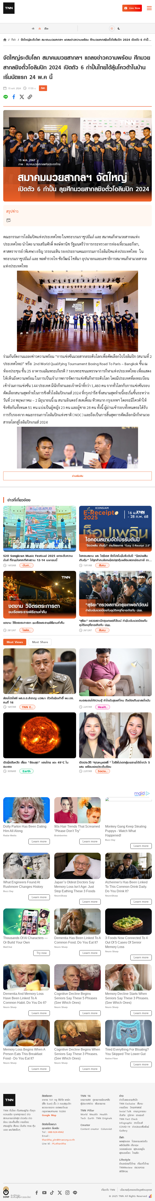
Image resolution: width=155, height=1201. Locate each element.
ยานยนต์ (140, 1115)
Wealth (93, 1114)
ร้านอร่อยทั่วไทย (127, 1164)
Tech (83, 1118)
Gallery (123, 1130)
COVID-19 (124, 1127)
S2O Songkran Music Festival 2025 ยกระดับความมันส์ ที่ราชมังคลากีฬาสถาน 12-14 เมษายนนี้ (38, 558)
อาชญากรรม (139, 1111)
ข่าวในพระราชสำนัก (128, 1100)
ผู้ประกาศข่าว (87, 1104)
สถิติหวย (123, 1171)
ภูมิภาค (131, 1115)
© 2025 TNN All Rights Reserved (128, 1196)
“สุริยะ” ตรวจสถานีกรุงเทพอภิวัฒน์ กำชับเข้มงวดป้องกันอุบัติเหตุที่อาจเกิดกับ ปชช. (113, 623)
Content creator (90, 1129)
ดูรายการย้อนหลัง (101, 1100)
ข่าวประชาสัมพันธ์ (140, 1127)
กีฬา (13, 39)
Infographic (125, 1123)
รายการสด (86, 1100)
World (84, 1114)
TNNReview (125, 1167)
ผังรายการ (100, 1104)
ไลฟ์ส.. (26, 630)
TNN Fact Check (128, 1119)
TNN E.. (27, 707)
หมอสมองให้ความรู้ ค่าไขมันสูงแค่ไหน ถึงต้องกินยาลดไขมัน (114, 700)
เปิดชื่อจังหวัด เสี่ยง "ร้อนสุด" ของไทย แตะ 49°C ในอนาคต (35, 764)
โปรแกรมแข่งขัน (139, 1141)
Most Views (15, 641)
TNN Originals (104, 1118)
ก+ (47, 28)
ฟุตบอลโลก (124, 1153)
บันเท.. (26, 565)
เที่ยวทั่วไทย (143, 1164)
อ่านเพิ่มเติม (77, 476)
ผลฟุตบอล (124, 1141)
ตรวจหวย (139, 1167)
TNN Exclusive (127, 1104)
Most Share (40, 641)
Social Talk (125, 1111)
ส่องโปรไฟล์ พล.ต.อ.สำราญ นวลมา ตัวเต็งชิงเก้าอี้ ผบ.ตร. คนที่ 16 (38, 700)
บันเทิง (122, 1115)
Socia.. (102, 771)
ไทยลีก (135, 1153)
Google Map (49, 1115)
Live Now (134, 8)
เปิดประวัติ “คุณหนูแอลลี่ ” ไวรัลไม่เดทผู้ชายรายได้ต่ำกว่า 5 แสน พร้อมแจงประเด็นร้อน (114, 764)
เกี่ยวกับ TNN (108, 1190)
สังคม (102, 565)
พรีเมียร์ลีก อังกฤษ (128, 1145)
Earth (26, 771)
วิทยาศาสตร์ (135, 1107)
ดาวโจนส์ (138, 1123)
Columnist (106, 1129)
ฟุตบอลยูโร (139, 1149)
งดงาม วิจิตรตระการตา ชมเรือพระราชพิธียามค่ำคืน (33, 623)
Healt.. (102, 707)
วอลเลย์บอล (125, 1149)
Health (103, 1114)
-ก (32, 28)
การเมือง (123, 1107)
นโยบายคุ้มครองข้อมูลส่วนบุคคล (136, 1190)
